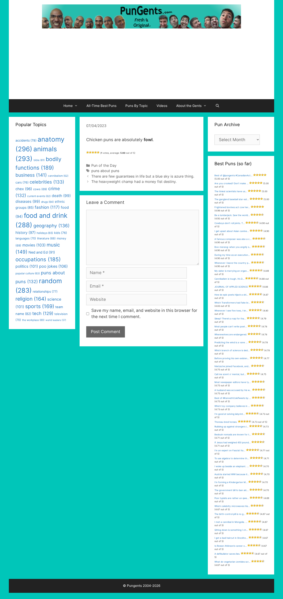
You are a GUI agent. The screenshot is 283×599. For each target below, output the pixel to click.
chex (23, 189)
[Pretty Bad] (90, 152)
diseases (27, 201)
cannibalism (58, 175)
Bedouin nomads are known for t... (232, 434)
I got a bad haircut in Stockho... (231, 537)
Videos (162, 106)
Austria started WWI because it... (231, 474)
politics (26, 266)
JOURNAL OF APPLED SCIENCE (231, 286)
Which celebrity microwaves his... (232, 506)
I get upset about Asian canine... (231, 231)
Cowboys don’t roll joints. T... (229, 223)
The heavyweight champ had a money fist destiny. (133, 181)
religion (30, 299)
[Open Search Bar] (217, 105)
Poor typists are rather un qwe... (231, 498)
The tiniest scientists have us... (230, 191)
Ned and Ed (42, 252)
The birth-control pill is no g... (229, 514)
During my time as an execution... (232, 255)
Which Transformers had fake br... (232, 302)
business (31, 175)
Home (68, 106)
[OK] (93, 152)
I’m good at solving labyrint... (229, 414)
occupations (38, 259)
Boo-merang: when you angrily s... (232, 247)
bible (39, 160)
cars (22, 182)
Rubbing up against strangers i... (231, 426)
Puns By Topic (136, 106)
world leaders (56, 320)
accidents (25, 140)
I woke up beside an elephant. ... (231, 466)
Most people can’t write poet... (230, 326)
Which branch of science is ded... (232, 350)
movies (34, 245)
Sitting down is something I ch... (231, 530)
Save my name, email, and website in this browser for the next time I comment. (144, 313)
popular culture (27, 273)
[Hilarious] (98, 152)
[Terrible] (87, 152)
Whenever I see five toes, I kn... (231, 310)
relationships (45, 291)
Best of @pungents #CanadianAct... (233, 175)
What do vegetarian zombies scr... (232, 561)
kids (60, 233)
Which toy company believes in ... (232, 406)
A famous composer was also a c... (233, 239)
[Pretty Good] (95, 152)
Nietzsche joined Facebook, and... (232, 366)
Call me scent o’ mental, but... (230, 374)
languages (25, 238)
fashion (47, 207)
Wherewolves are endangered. (230, 334)
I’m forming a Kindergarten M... (231, 482)
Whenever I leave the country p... (232, 263)
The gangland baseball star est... (231, 199)
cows (40, 189)
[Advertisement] (141, 66)
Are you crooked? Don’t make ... (231, 183)
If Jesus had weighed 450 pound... (232, 442)
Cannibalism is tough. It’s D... (229, 278)
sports (39, 306)
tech (42, 313)
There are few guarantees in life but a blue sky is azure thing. (142, 176)
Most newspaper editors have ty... (232, 382)
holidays (45, 233)
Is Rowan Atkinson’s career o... (230, 545)
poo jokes (53, 266)
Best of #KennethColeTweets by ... (232, 398)
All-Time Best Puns (101, 106)
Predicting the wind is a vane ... (231, 342)
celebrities (47, 182)
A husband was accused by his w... (232, 390)
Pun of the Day (104, 165)
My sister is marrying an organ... (231, 270)
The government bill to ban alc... (231, 490)
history (25, 232)
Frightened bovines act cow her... (232, 207)
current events (39, 196)
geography (51, 225)
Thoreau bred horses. (225, 422)
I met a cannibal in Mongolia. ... (230, 522)
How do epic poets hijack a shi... (231, 294)
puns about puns (105, 171)
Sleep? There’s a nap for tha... (230, 318)
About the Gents (189, 106)
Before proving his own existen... (231, 358)
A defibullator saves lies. (227, 553)
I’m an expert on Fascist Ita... (229, 450)
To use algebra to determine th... (231, 458)
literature (46, 238)
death (61, 195)
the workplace (33, 320)
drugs (47, 201)
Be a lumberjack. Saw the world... (232, 215)
